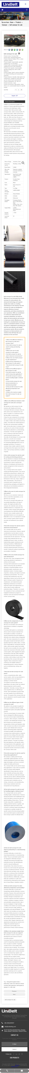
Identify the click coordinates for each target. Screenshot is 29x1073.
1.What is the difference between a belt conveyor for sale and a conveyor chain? (14, 341)
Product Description (10, 101)
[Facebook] (13, 1054)
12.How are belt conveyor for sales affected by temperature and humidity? (14, 388)
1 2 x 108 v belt (11, 987)
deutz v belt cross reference (13, 983)
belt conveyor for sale (10, 999)
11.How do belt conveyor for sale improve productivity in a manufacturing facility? (14, 383)
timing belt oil (10, 981)
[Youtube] (22, 1054)
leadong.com (14, 1066)
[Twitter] (19, 1054)
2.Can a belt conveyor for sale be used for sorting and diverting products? (14, 346)
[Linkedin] (16, 1054)
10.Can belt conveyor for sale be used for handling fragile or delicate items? (14, 377)
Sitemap (17, 1065)
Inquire (13, 95)
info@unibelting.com (10, 1026)
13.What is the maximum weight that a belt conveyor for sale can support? (13, 394)
